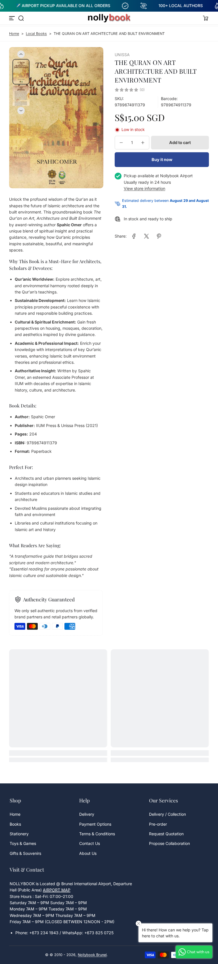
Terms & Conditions (97, 833)
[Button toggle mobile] (12, 18)
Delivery (86, 814)
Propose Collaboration (169, 843)
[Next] (21, 110)
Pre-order (158, 824)
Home (14, 33)
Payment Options (95, 824)
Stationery (19, 833)
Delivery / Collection (167, 814)
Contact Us (89, 843)
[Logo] (109, 18)
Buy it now (162, 159)
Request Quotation (166, 833)
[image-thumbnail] (21, 71)
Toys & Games (23, 843)
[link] (134, 236)
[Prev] (21, 54)
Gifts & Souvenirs (25, 853)
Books (15, 824)
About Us (88, 853)
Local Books (36, 33)
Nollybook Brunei (92, 955)
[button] (21, 18)
